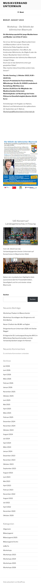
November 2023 (9, 460)
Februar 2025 (8, 417)
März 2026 (7, 379)
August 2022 (8, 498)
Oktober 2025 (8, 396)
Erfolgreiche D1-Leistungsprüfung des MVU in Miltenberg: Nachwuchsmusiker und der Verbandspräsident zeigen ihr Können (20, 338)
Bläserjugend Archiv (10, 542)
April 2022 (7, 507)
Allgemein (7, 529)
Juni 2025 (6, 400)
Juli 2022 (6, 503)
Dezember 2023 (9, 456)
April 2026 (7, 375)
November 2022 (9, 494)
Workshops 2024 (9, 559)
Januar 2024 (7, 451)
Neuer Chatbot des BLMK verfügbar (16, 324)
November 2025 (9, 392)
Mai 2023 (6, 481)
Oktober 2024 (8, 430)
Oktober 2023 (8, 464)
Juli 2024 (6, 439)
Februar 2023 (8, 490)
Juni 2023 (6, 477)
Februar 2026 (8, 383)
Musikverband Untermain (15, 5)
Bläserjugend (8, 533)
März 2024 (7, 447)
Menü (22, 12)
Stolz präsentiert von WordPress (14, 582)
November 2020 (9, 511)
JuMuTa (6, 546)
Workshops (7, 550)
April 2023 (7, 485)
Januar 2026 (7, 387)
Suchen (6, 295)
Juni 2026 (6, 370)
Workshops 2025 (9, 563)
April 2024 (7, 443)
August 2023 (8, 473)
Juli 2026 (6, 366)
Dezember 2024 (9, 421)
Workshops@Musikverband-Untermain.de (18, 112)
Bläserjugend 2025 (10, 537)
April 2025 (7, 409)
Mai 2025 (6, 404)
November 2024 (9, 426)
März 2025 (7, 413)
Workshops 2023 (9, 555)
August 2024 (8, 434)
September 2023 (9, 468)
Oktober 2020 (8, 515)
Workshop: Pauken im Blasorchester (16, 313)
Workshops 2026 (9, 567)
